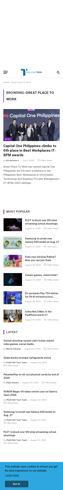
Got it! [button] (16, 484)
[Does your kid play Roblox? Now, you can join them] (13, 261)
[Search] (58, 72)
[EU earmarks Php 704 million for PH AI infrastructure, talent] (13, 297)
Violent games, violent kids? (41, 275)
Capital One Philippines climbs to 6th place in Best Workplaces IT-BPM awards (29, 150)
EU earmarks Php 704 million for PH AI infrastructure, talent (41, 296)
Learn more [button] (12, 475)
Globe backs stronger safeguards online (27, 357)
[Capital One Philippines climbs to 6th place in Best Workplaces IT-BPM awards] (31, 125)
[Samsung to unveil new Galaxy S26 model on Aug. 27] (13, 243)
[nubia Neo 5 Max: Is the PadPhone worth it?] (13, 316)
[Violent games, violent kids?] (13, 279)
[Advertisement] (31, 33)
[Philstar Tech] (31, 72)
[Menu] (5, 72)
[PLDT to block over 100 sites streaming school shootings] (13, 224)
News (8, 139)
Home (6, 82)
